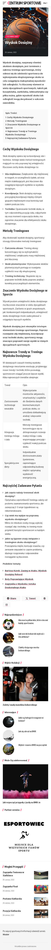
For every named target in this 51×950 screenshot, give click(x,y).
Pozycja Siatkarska (12, 911)
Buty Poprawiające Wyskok (19, 579)
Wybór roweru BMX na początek (32, 745)
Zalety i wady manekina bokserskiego (20, 705)
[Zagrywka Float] (41, 889)
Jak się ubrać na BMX (27, 731)
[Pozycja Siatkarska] (41, 913)
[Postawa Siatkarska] (41, 901)
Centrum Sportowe (24, 3)
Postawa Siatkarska (12, 898)
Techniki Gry (12, 36)
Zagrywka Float (10, 886)
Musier (6, 934)
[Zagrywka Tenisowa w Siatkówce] (41, 875)
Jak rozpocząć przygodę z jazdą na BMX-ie (21, 802)
